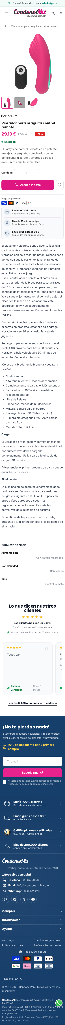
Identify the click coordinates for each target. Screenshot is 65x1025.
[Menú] (7, 13)
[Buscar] (53, 13)
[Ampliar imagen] (32, 64)
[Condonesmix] (30, 13)
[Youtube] (33, 899)
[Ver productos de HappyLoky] (9, 115)
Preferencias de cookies (47, 945)
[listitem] (7, 103)
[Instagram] (5, 899)
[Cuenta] (61, 13)
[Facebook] (14, 899)
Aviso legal (8, 940)
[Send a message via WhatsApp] (59, 1003)
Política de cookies (12, 945)
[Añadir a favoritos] (60, 185)
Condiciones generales (47, 940)
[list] (32, 669)
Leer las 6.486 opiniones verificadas (32, 703)
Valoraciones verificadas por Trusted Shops (34, 632)
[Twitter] (24, 899)
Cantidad (7, 172)
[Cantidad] (18, 173)
